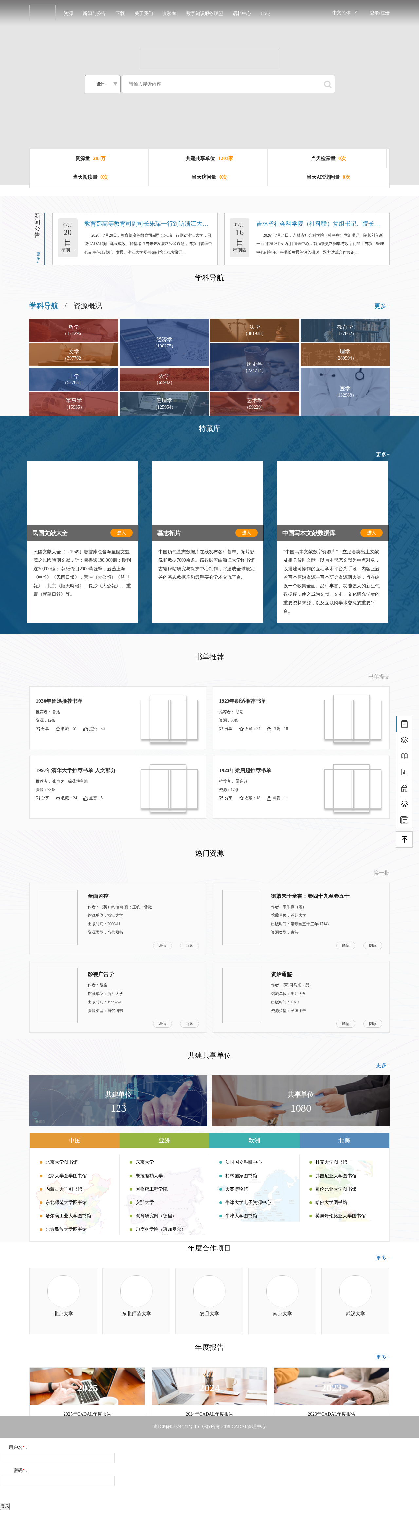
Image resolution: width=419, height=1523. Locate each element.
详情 (162, 945)
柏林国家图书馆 (241, 1175)
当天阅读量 (85, 177)
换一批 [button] (382, 873)
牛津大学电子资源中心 (248, 1202)
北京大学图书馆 (62, 1162)
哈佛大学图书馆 (331, 1202)
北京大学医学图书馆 (66, 1175)
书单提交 (379, 676)
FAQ (265, 13)
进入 (121, 532)
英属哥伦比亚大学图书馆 (340, 1215)
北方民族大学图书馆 (66, 1229)
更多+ (38, 258)
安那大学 (145, 1202)
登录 (374, 12)
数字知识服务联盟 (204, 13)
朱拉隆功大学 (149, 1175)
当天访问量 (204, 177)
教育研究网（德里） (156, 1215)
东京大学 (145, 1162)
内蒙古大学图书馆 (64, 1189)
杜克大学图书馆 (331, 1162)
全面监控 (98, 896)
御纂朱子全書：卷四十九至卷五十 (310, 896)
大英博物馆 (236, 1189)
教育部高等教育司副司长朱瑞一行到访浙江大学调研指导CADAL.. (169, 224)
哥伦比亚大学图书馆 (335, 1189)
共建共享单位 (200, 158)
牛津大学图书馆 (241, 1215)
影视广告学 (101, 974)
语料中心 (242, 13)
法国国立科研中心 (243, 1162)
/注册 (384, 12)
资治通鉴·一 (285, 974)
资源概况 (87, 306)
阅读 (189, 945)
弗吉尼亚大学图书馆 (335, 1175)
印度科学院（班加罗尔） (161, 1229)
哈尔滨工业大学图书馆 (68, 1215)
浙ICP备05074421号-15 (176, 1426)
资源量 (82, 158)
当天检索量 (323, 158)
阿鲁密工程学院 (152, 1189)
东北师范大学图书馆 (66, 1202)
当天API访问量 (323, 177)
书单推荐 (209, 657)
